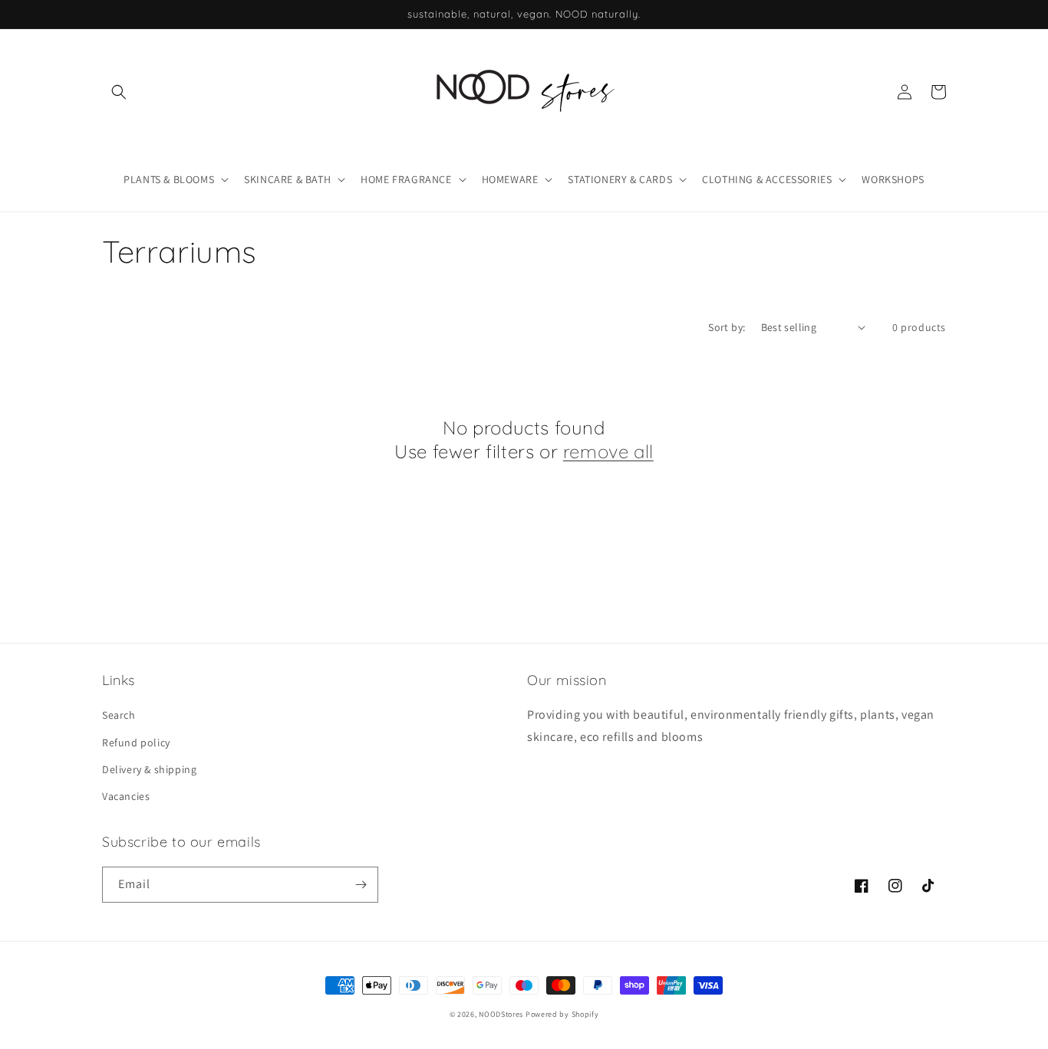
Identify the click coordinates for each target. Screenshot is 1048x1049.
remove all (608, 451)
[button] (119, 92)
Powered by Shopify (562, 1014)
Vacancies (126, 796)
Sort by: (726, 327)
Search (119, 715)
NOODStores (501, 1014)
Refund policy (136, 742)
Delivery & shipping (149, 769)
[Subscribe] (360, 885)
